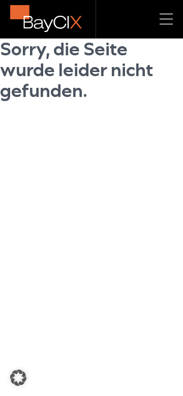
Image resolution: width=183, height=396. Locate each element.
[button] (18, 377)
